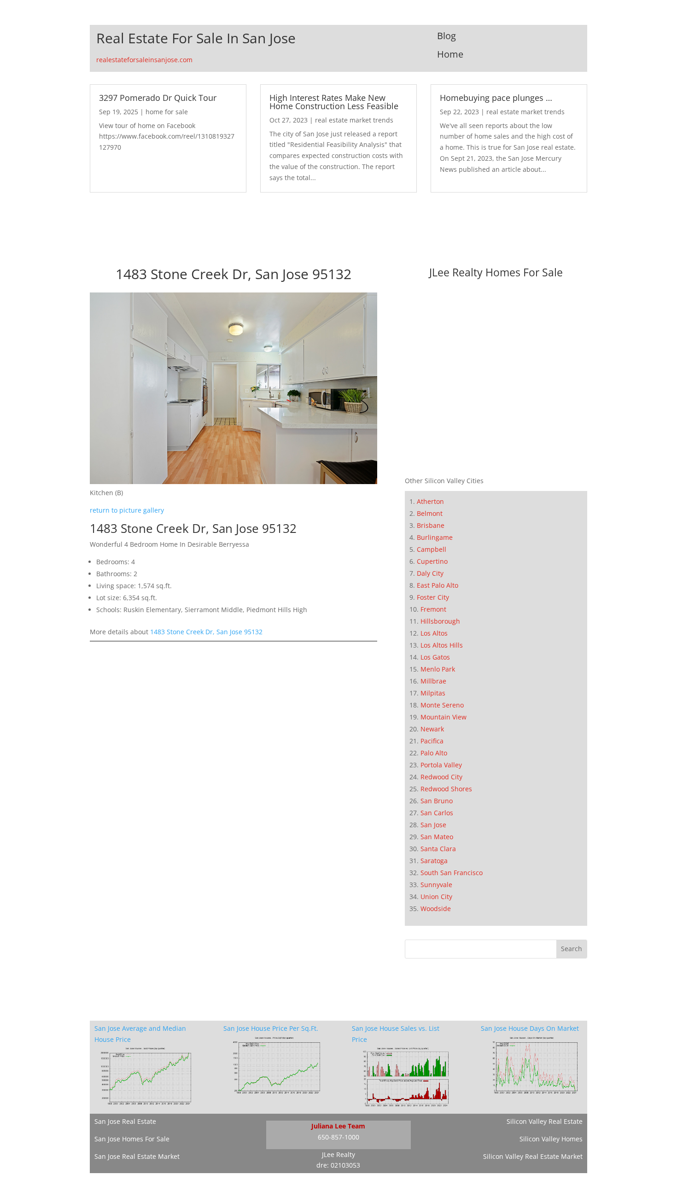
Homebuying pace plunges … (496, 97)
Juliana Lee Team (338, 1126)
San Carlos (436, 812)
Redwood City (441, 776)
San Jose (433, 824)
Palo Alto (433, 752)
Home (450, 54)
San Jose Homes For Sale (131, 1138)
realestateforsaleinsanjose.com (144, 59)
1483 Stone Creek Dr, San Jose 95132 (206, 631)
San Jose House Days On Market (530, 1028)
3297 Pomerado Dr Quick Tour (157, 97)
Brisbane (430, 525)
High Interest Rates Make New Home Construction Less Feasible (333, 101)
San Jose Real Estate (125, 1121)
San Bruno (436, 800)
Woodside (435, 908)
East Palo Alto (437, 585)
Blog (446, 35)
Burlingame (435, 537)
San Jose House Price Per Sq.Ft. (270, 1028)
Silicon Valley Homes (551, 1138)
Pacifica (432, 740)
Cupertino (432, 561)
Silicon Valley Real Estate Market (533, 1156)
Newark (432, 729)
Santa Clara (438, 848)
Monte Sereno (442, 705)
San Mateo (436, 836)
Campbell (431, 549)
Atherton (430, 501)
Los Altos (434, 633)
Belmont (430, 513)
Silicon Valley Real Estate (545, 1121)
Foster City (433, 597)
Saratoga (434, 860)
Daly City (430, 573)
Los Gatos (435, 657)
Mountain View (443, 717)
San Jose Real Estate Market (137, 1156)
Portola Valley (441, 764)
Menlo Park (437, 669)
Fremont (433, 609)
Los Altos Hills (441, 645)
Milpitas (432, 693)
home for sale (167, 111)
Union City (436, 896)
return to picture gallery (127, 510)
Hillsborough (440, 621)
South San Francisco (451, 872)
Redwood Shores (446, 788)
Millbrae (433, 681)
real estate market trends (354, 120)
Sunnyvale (436, 884)
